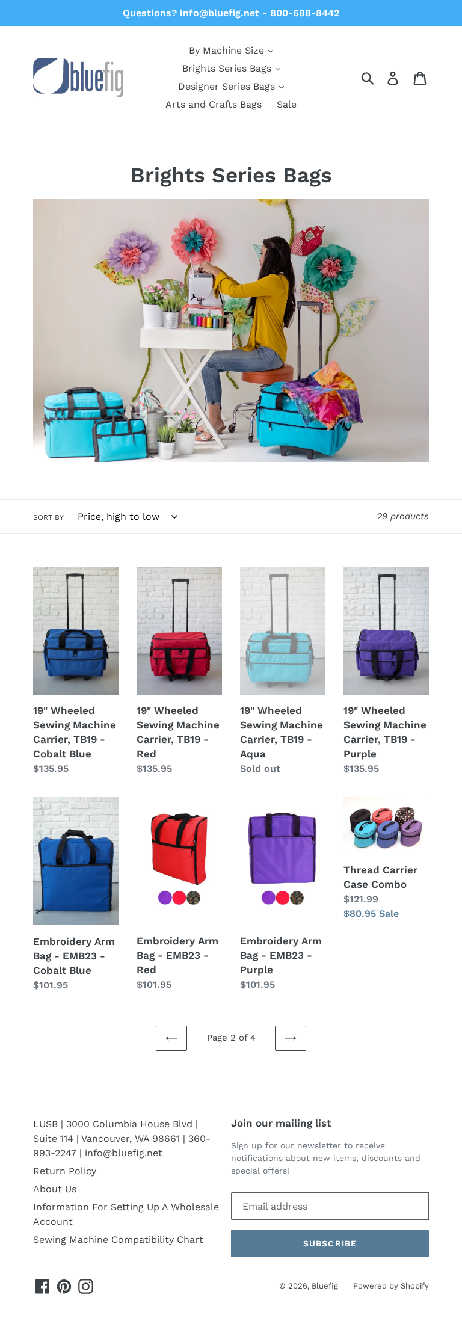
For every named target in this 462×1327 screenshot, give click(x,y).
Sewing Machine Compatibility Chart (118, 1239)
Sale (287, 104)
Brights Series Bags (228, 68)
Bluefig (325, 1285)
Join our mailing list (281, 1123)
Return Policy (64, 1171)
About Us (54, 1189)
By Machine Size (228, 50)
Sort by (48, 517)
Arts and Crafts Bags (213, 104)
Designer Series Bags (228, 86)
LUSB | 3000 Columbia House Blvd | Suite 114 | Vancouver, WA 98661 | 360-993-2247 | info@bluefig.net (122, 1138)
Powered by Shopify (391, 1285)
